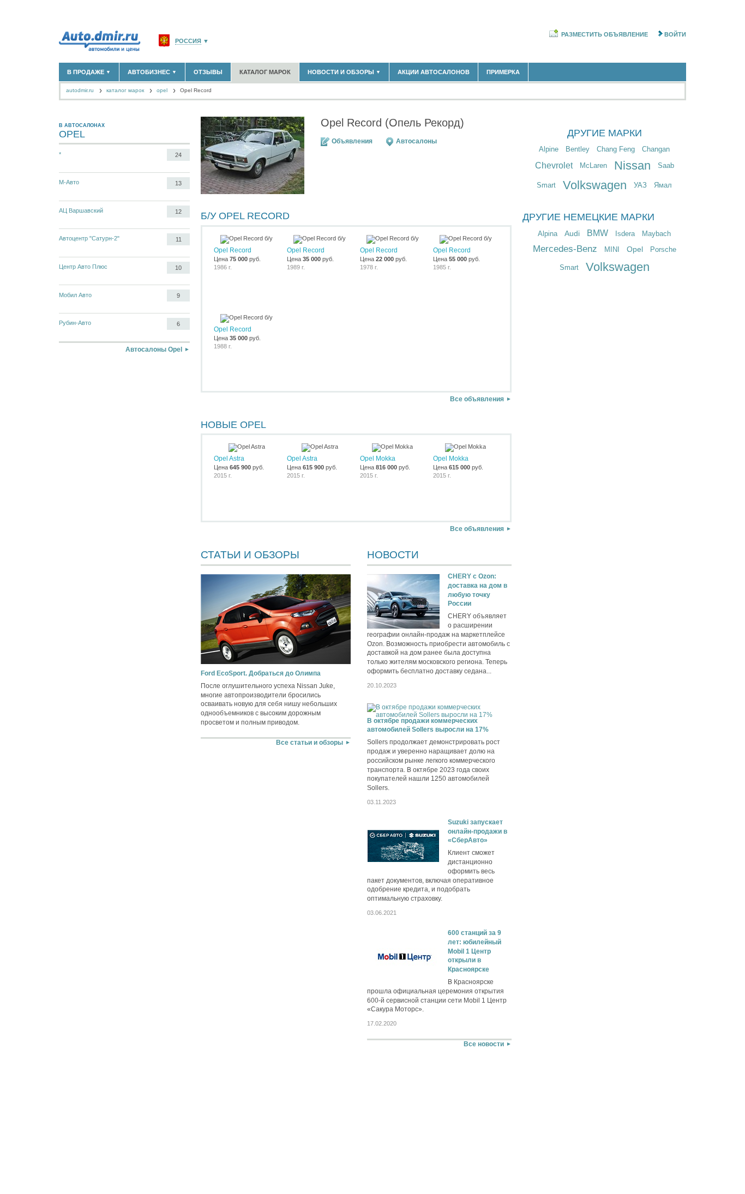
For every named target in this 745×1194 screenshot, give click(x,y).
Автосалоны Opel (153, 349)
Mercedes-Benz (565, 249)
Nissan (632, 165)
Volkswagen (595, 185)
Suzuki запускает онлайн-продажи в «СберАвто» (477, 831)
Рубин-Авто (75, 322)
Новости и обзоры (344, 72)
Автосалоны (416, 141)
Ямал (663, 185)
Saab (666, 165)
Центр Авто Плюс (83, 266)
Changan (656, 149)
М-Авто (69, 182)
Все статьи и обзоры (309, 742)
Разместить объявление (604, 34)
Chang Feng (616, 149)
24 (178, 155)
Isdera (625, 234)
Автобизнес (152, 72)
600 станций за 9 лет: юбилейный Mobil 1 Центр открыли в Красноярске (474, 951)
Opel (635, 249)
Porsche (663, 249)
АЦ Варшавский (81, 210)
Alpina (547, 234)
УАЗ (640, 185)
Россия (188, 41)
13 (178, 183)
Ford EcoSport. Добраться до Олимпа (261, 673)
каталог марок (125, 90)
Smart (546, 185)
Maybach (656, 234)
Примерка (503, 72)
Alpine (548, 149)
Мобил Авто (75, 295)
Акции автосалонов (434, 72)
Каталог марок (265, 72)
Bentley (578, 149)
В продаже (89, 72)
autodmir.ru (80, 90)
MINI (612, 249)
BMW (597, 233)
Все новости (484, 1044)
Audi (572, 233)
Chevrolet (554, 165)
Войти (675, 34)
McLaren (593, 165)
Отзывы (208, 72)
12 (178, 211)
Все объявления (477, 399)
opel (162, 90)
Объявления (352, 141)
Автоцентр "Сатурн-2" (89, 238)
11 (179, 239)
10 (178, 267)
